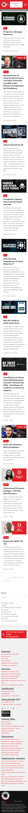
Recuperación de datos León (9, 746)
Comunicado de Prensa (11, 616)
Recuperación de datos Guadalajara (11, 743)
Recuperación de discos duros (10, 671)
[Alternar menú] (25, 4)
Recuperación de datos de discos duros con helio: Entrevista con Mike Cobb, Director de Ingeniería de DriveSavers (13, 82)
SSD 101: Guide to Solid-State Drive (11, 321)
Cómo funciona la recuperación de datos (15, 781)
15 (6, 581)
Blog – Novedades (6, 724)
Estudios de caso (9, 603)
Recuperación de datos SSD (9, 678)
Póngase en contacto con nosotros (11, 704)
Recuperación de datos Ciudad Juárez (12, 741)
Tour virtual (4, 658)
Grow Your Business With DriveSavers (12, 445)
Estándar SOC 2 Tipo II (7, 691)
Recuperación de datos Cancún (10, 739)
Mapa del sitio (5, 733)
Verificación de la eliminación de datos (12, 685)
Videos (6, 72)
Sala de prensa (5, 656)
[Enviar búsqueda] (25, 597)
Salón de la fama (6, 661)
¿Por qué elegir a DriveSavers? (10, 654)
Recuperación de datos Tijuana (10, 755)
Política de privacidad (7, 730)
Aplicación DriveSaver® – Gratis (10, 728)
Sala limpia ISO (5, 693)
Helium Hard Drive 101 (13, 145)
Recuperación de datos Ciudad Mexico (12, 748)
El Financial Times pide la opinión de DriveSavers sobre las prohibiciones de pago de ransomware (12, 768)
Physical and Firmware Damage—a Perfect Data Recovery (13, 491)
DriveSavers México (9, 801)
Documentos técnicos (10, 621)
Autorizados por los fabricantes (10, 696)
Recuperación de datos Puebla (10, 752)
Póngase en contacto (16, 4)
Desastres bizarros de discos (9, 663)
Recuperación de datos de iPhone (10, 674)
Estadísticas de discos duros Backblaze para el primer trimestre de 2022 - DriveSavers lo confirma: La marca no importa (13, 384)
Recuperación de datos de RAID (10, 676)
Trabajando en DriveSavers (9, 665)
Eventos (6, 610)
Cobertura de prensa (10, 614)
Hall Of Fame (7, 612)
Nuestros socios (6, 721)
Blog (5, 28)
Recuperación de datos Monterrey (11, 750)
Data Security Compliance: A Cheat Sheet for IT (13, 261)
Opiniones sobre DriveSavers (12, 607)
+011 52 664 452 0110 (7, 702)
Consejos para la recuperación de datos (12, 726)
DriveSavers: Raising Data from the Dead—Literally (13, 202)
